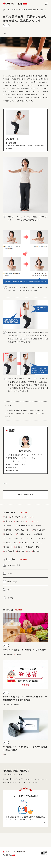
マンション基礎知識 (34, 534)
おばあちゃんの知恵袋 (24, 547)
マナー (34, 517)
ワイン (35, 521)
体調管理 (7, 542)
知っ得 (38, 525)
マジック (30, 538)
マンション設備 (39, 530)
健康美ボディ (9, 534)
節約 (15, 542)
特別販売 (36, 551)
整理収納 (7, 530)
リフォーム (37, 542)
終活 (28, 551)
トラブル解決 (9, 551)
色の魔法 (20, 534)
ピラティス (41, 538)
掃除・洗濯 (8, 521)
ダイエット (8, 547)
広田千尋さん (25, 542)
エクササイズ (19, 538)
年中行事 (20, 551)
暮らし (23, 10)
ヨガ (5, 33)
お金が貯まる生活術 (25, 525)
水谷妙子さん (19, 530)
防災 (28, 530)
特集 (5, 517)
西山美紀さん (9, 525)
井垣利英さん (15, 517)
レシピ (26, 517)
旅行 (37, 547)
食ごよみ (7, 538)
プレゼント (19, 521)
